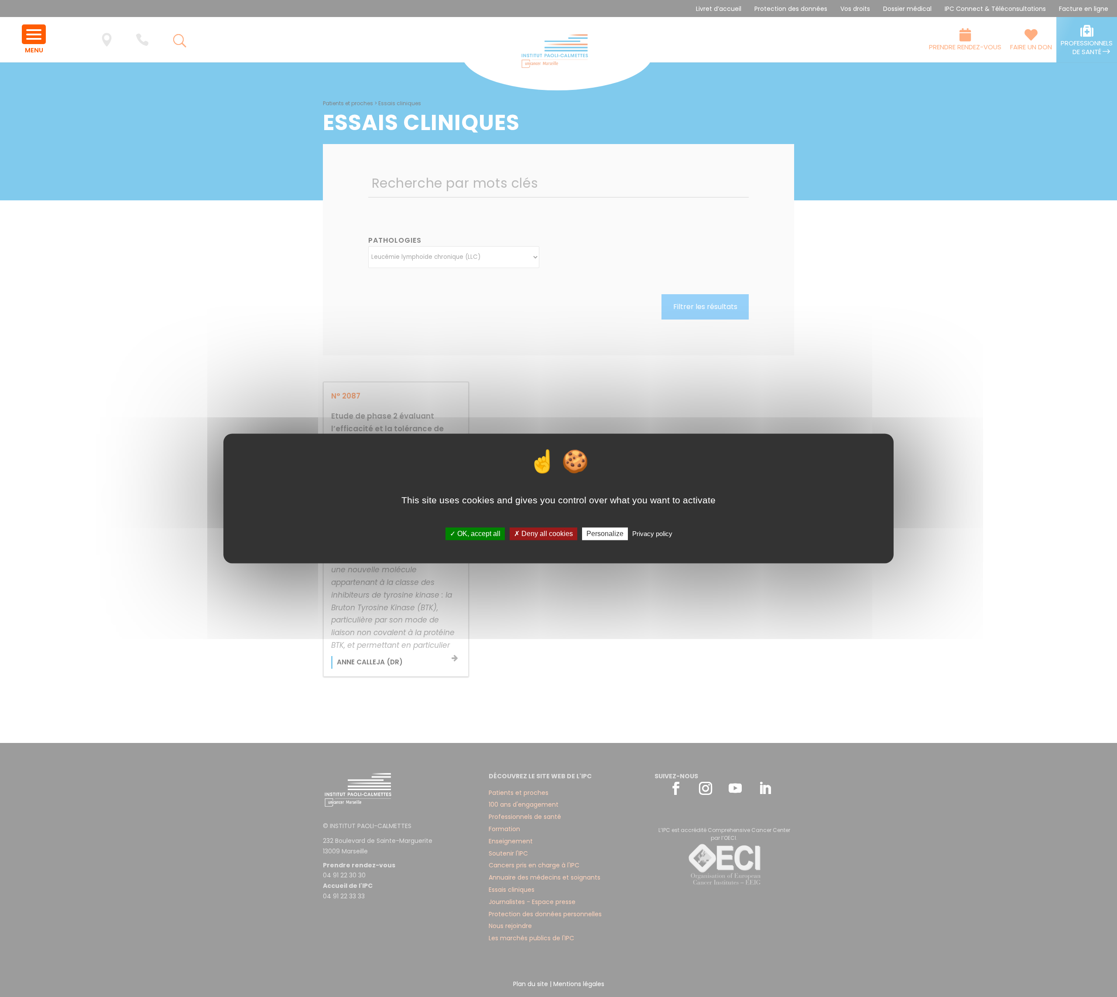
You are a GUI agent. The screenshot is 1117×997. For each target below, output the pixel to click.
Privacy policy (652, 533)
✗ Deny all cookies (543, 533)
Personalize (605, 533)
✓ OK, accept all (475, 533)
